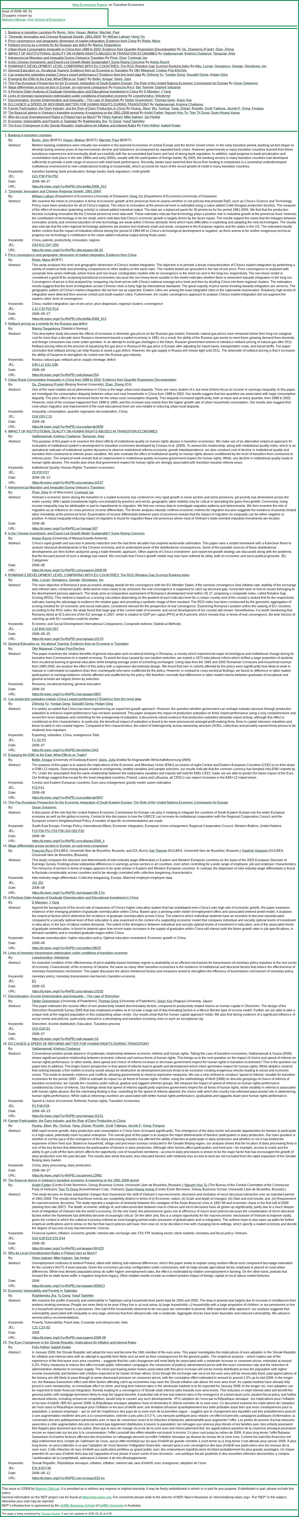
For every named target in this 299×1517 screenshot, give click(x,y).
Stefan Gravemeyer (139, 100)
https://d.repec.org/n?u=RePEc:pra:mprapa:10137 (67, 482)
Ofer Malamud (144, 70)
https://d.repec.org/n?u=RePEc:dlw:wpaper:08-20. (68, 250)
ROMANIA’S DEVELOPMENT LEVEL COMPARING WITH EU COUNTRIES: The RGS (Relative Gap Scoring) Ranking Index (99, 66)
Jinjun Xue (184, 100)
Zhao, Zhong (224, 49)
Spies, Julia (122, 79)
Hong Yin (138, 36)
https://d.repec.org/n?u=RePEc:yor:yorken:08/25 (66, 948)
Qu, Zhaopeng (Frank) (198, 49)
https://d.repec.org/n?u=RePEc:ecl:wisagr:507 (65, 528)
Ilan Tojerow (144, 87)
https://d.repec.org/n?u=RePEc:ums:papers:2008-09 (69, 570)
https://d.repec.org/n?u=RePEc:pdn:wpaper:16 (65, 1039)
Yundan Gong (175, 74)
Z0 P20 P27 (40, 472)
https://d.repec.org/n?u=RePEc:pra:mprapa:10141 (67, 1116)
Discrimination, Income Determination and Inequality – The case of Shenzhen (63, 100)
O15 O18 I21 (41, 1028)
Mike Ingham (133, 117)
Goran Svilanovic (246, 83)
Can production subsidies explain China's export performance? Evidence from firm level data (74, 74)
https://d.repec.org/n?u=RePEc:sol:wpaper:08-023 (68, 1248)
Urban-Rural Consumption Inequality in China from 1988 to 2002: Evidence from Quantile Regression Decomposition (92, 49)
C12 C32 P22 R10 (45, 309)
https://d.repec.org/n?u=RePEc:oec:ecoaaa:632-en (68, 1478)
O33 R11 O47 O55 (45, 245)
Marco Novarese (196, 1497)
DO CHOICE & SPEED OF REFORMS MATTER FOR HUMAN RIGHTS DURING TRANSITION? (78, 104)
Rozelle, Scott (202, 108)
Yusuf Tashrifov (134, 121)
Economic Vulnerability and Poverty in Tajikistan (42, 121)
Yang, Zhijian (180, 108)
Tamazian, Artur (224, 53)
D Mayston (151, 91)
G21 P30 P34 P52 (45, 176)
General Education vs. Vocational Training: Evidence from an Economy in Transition (68, 70)
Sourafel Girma (197, 74)
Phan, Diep (118, 58)
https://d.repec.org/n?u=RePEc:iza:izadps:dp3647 (67, 797)
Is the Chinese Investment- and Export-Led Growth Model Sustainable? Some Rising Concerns (76, 62)
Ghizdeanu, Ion (255, 66)
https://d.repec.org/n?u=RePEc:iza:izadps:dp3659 (67, 426)
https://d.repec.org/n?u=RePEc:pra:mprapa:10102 (67, 991)
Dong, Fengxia (253, 108)
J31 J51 (37, 883)
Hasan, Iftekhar (87, 32)
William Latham (118, 36)
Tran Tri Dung (199, 112)
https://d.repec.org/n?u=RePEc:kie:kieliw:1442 (65, 750)
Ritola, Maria (151, 41)
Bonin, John (65, 32)
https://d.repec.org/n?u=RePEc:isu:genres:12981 (67, 1175)
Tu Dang (115, 121)
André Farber (153, 112)
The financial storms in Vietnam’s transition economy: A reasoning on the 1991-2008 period (73, 112)
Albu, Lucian (204, 66)
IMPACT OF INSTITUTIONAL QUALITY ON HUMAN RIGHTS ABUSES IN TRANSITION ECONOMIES (82, 53)
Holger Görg (219, 74)
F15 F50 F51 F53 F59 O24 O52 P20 (58, 831)
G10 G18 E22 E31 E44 (48, 1238)
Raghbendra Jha (95, 121)
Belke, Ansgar (102, 79)
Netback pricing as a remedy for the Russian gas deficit (47, 45)
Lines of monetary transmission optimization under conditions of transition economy (68, 96)
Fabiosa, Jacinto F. (227, 108)
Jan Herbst (152, 117)
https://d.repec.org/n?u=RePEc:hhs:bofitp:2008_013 (69, 319)
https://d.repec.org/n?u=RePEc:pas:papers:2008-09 (69, 1337)
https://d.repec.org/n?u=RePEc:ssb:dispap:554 (65, 375)
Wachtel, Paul (109, 32)
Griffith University (111, 1505)
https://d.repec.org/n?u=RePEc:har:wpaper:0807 (66, 694)
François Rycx (123, 87)
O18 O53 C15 (42, 416)
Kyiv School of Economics (46, 19)
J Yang (166, 91)
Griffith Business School (77, 1505)
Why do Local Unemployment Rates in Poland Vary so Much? (52, 117)
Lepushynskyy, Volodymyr (151, 96)
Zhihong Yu (155, 74)
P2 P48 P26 (40, 1106)
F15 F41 (38, 787)
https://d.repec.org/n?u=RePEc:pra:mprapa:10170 (67, 639)
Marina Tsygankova (107, 45)
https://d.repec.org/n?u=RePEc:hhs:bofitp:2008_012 (69, 186)
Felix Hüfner (150, 125)
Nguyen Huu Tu (176, 112)
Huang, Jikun (140, 108)
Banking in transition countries (30, 32)
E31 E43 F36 (41, 1468)
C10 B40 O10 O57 (45, 629)
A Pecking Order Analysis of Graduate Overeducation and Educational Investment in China (73, 91)
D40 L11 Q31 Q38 (45, 364)
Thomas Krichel (50, 1513)
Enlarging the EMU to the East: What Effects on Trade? (47, 79)
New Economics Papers (89, 5)
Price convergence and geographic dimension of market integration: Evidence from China (72, 41)
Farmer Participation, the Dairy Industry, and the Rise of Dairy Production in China (66, 108)
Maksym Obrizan (14, 19)
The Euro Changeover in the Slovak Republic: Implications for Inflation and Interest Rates (72, 125)
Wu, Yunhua (160, 108)
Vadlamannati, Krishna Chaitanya (187, 53)
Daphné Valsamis (168, 87)
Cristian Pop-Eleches (171, 70)
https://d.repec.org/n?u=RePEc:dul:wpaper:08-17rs (68, 892)
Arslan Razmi (159, 62)
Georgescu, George (229, 66)
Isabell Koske (171, 125)
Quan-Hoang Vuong (225, 112)
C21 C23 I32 (41, 1327)
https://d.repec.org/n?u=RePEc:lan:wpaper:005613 (68, 1286)
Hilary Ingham (112, 117)
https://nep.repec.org (96, 1497)
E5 (34, 981)
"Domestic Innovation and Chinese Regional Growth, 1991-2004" (55, 36)
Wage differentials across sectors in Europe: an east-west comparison (58, 87)
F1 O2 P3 (39, 740)
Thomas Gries (164, 100)
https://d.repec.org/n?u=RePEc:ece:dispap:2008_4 (68, 841)
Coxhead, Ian (137, 58)
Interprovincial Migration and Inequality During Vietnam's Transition (56, 58)
